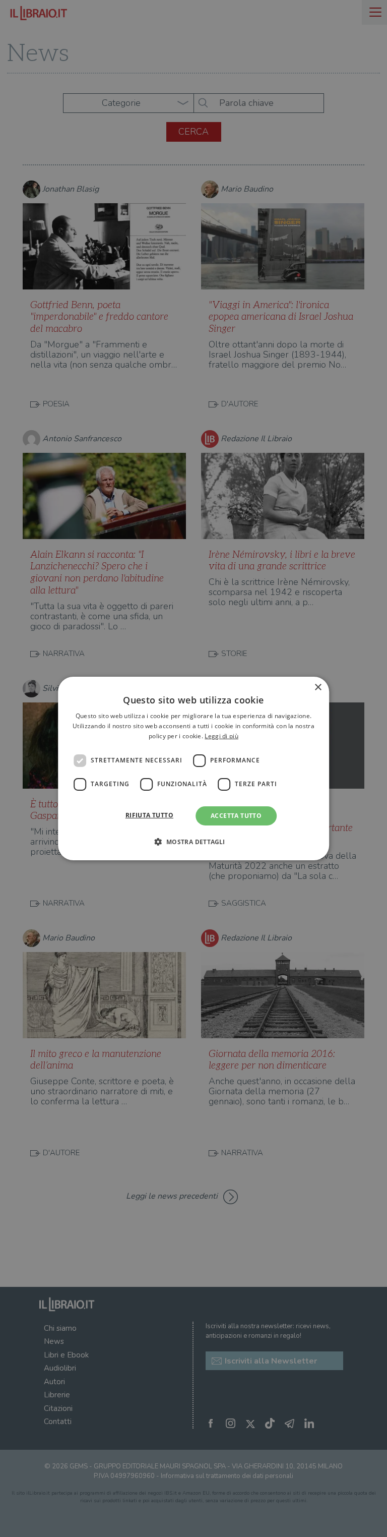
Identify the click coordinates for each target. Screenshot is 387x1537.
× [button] (317, 687)
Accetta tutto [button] (236, 815)
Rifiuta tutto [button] (149, 815)
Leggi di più (221, 736)
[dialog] (193, 768)
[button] (193, 842)
